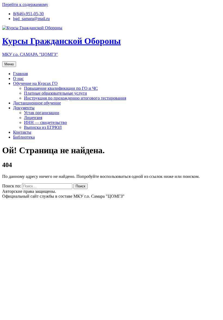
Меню (9, 64)
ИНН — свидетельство (45, 122)
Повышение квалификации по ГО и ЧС (61, 88)
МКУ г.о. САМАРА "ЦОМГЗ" (30, 54)
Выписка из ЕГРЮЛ (43, 127)
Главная (20, 73)
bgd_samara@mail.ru (31, 18)
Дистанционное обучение (37, 103)
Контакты (22, 132)
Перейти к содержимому (25, 4)
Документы (24, 107)
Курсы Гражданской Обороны (61, 41)
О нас (18, 78)
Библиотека (24, 137)
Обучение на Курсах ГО (35, 83)
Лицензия (33, 117)
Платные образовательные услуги (55, 93)
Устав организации (41, 112)
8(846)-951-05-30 (28, 13)
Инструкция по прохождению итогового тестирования (75, 98)
